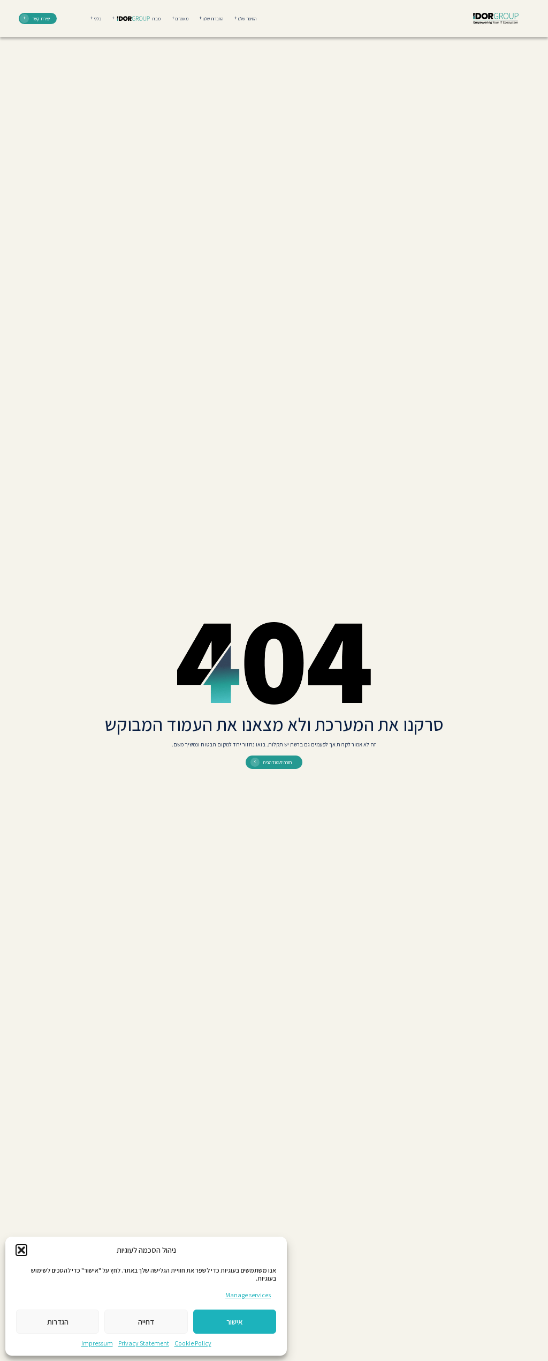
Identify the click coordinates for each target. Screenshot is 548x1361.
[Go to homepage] (496, 19)
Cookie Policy (192, 1343)
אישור (234, 1322)
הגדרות (57, 1322)
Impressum (97, 1343)
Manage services (248, 1295)
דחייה (146, 1322)
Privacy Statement (143, 1343)
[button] (21, 1250)
